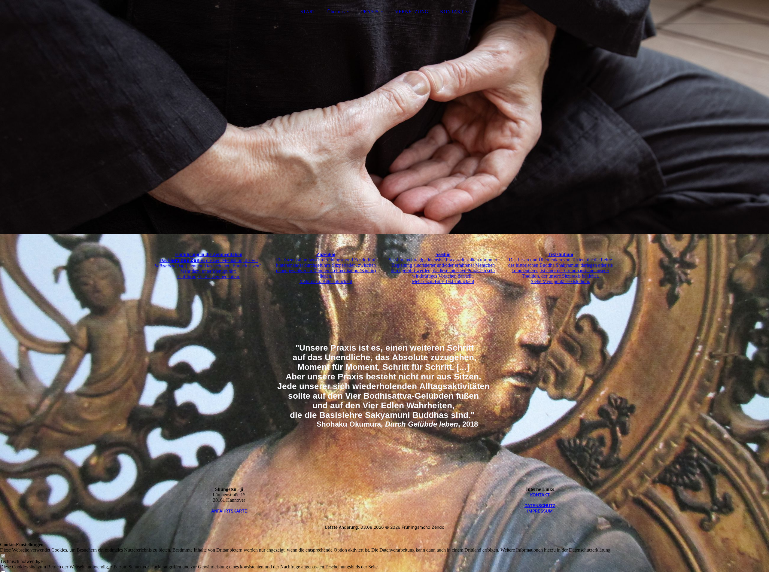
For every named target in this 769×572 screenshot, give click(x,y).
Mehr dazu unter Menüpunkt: (208, 271)
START (307, 11)
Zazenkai (325, 254)
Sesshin (443, 254)
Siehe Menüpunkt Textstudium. (560, 281)
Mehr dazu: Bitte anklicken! (325, 281)
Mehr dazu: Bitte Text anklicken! (443, 281)
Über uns (336, 11)
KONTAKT (452, 11)
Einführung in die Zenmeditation (208, 254)
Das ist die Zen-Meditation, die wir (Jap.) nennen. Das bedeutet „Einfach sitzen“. (209, 263)
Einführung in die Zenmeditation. (208, 276)
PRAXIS (369, 11)
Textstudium (560, 254)
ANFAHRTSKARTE (229, 510)
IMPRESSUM (540, 510)
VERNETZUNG (411, 11)
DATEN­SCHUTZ (539, 505)
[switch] (3, 555)
